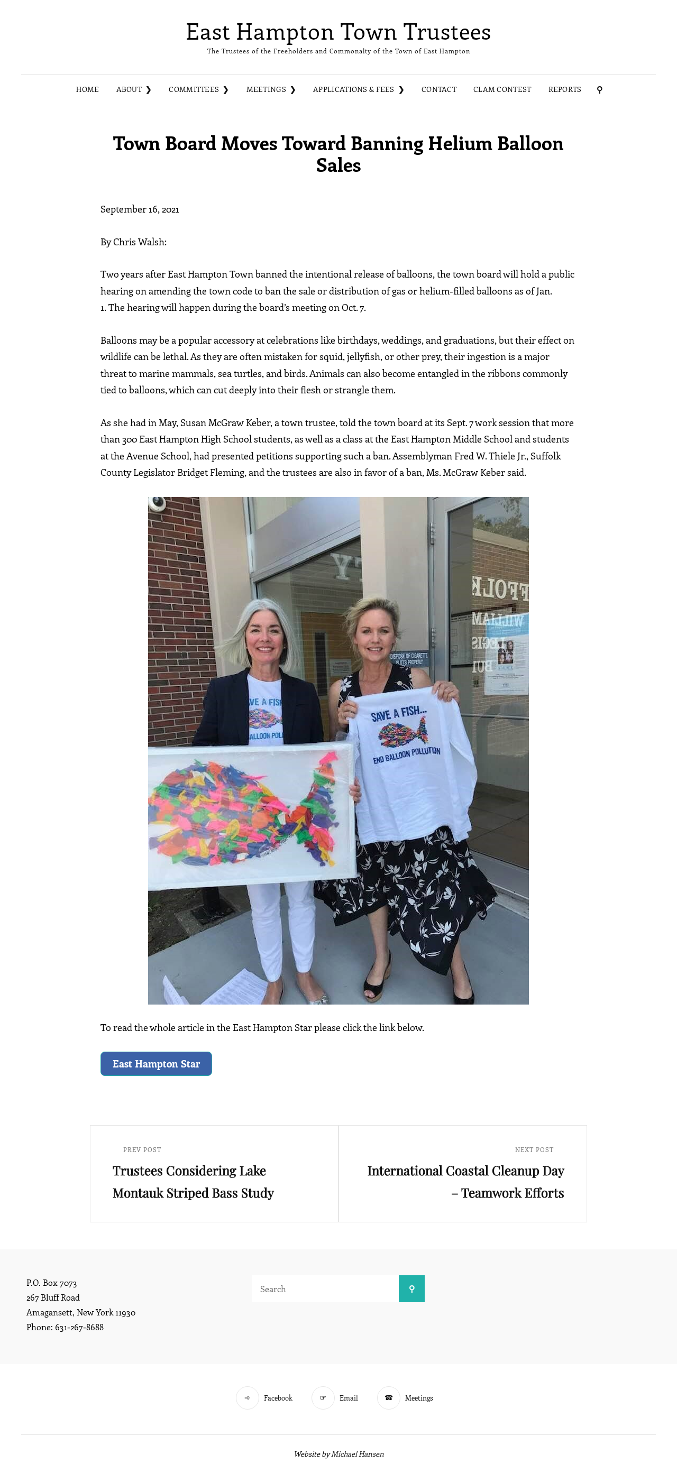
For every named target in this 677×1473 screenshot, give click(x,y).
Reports (565, 89)
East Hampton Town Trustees (338, 30)
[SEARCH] (600, 89)
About (129, 89)
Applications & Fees (354, 89)
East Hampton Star (156, 1063)
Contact (439, 89)
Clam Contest (502, 89)
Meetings (266, 89)
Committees (194, 89)
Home (87, 89)
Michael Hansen (357, 1454)
